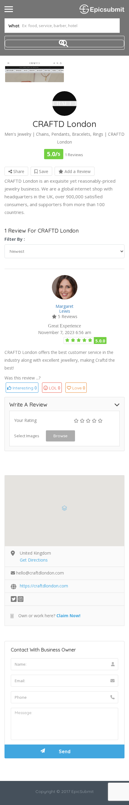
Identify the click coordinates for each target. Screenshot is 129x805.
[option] (34, 72)
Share (18, 171)
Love (78, 388)
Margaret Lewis (65, 308)
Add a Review (77, 171)
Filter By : (14, 239)
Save (43, 171)
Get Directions (34, 560)
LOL (54, 388)
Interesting (24, 388)
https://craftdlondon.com (44, 586)
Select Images (26, 435)
